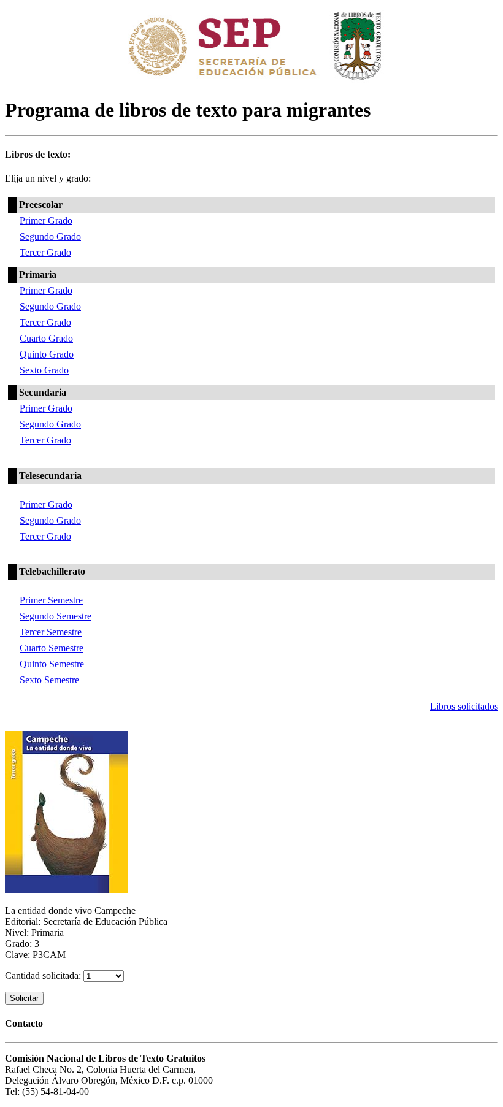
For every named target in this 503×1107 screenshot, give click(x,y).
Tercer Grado (45, 252)
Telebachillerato (52, 571)
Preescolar (41, 204)
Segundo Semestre (55, 616)
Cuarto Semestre (51, 648)
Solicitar (24, 998)
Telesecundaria (50, 475)
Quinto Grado (47, 354)
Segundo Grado (50, 236)
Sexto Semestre (49, 680)
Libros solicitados (464, 706)
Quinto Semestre (52, 664)
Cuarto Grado (46, 338)
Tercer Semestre (51, 632)
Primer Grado (46, 220)
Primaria (37, 274)
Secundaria (42, 392)
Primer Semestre (51, 600)
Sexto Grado (44, 370)
